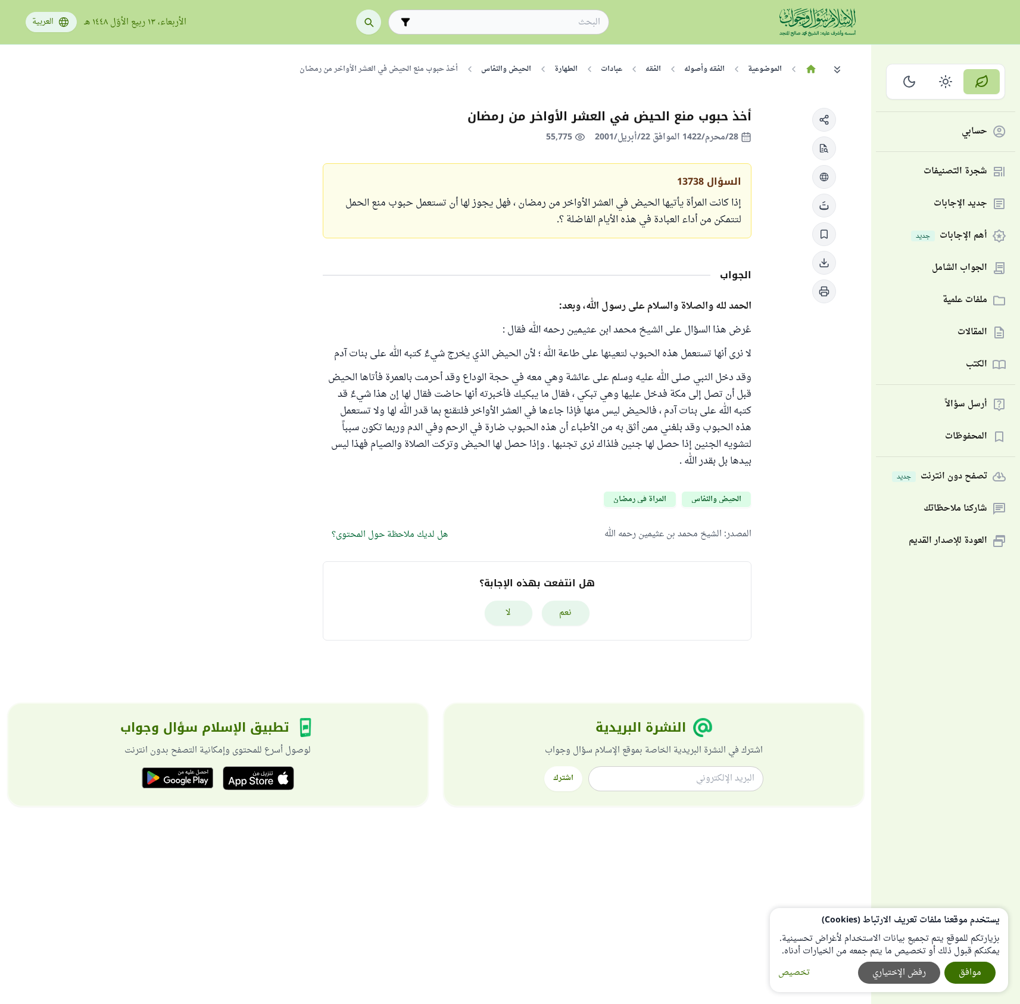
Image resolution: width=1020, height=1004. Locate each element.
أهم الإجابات (951, 236)
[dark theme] (909, 81)
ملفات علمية (965, 301)
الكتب (976, 365)
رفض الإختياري (899, 973)
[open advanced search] (405, 22)
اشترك (563, 778)
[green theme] (981, 81)
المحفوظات (966, 437)
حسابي (974, 132)
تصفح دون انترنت (942, 477)
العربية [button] (43, 22)
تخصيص (794, 972)
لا (508, 613)
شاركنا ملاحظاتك (955, 509)
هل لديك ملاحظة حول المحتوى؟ (390, 535)
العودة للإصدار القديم (948, 541)
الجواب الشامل (959, 268)
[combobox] (507, 22)
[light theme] (946, 81)
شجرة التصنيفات (955, 172)
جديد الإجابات (960, 204)
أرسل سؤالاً (966, 405)
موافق (970, 973)
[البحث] (368, 22)
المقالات (972, 333)
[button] (824, 120)
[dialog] (889, 950)
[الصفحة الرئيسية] (811, 69)
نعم (565, 613)
